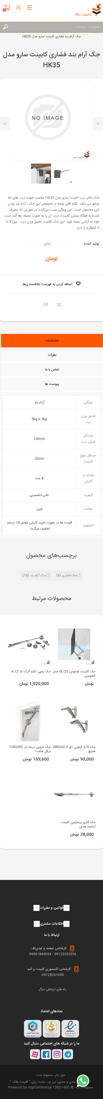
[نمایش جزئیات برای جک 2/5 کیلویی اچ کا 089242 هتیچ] (74, 719)
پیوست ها (52, 384)
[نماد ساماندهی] (51, 1028)
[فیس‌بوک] (46, 1054)
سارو (47, 244)
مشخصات (52, 341)
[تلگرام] (68, 1054)
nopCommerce (40, 1087)
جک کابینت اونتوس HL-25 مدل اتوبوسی (74, 674)
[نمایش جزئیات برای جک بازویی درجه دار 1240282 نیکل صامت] (29, 719)
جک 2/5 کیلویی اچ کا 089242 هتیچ (74, 749)
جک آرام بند (38, 575)
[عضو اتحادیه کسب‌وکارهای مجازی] (33, 1028)
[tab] (52, 341)
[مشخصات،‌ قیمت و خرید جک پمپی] (29, 644)
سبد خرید (6, 7)
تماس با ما (52, 370)
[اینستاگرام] (57, 1054)
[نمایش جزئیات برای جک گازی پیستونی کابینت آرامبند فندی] (74, 795)
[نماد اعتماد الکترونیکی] (70, 1028)
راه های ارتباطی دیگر (52, 989)
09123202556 (65, 954)
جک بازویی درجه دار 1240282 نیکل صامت (29, 749)
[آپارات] (35, 1054)
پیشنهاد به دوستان (46, 304)
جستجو (5, 27)
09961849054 (40, 954)
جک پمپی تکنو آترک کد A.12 (30, 672)
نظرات (52, 355)
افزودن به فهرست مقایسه (59, 304)
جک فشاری (69, 575)
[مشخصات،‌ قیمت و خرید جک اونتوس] (74, 644)
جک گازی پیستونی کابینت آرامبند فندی (78, 824)
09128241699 (53, 975)
